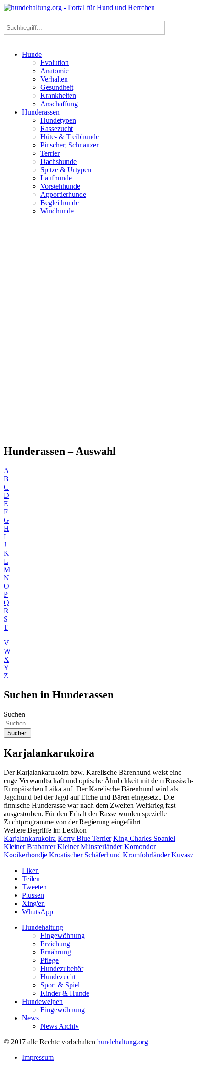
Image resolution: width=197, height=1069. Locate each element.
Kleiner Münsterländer (89, 847)
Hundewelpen (42, 1001)
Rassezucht (56, 128)
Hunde (32, 54)
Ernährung (55, 952)
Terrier (50, 153)
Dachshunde (58, 161)
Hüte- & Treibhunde (69, 137)
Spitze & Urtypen (65, 170)
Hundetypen (58, 120)
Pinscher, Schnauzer (69, 145)
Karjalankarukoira (30, 838)
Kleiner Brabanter (29, 847)
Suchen (14, 714)
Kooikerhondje (25, 855)
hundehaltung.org (122, 1042)
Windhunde (57, 211)
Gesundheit (56, 87)
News (30, 1018)
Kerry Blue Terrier (84, 838)
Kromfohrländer (146, 855)
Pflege (49, 960)
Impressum (38, 1057)
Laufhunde (56, 178)
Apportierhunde (63, 194)
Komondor (140, 847)
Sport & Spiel (60, 985)
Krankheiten (58, 95)
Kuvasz (182, 855)
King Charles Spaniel (144, 838)
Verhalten (54, 79)
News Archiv (59, 1026)
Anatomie (54, 71)
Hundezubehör (61, 968)
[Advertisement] (98, 329)
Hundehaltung (42, 927)
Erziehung (55, 944)
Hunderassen (41, 112)
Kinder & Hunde (64, 993)
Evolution (54, 62)
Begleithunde (59, 203)
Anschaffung (59, 104)
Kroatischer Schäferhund (85, 855)
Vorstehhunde (60, 186)
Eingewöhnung (62, 935)
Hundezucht (58, 977)
